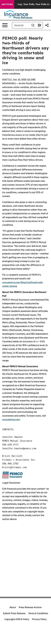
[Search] (33, 25)
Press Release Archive (30, 607)
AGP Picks (7, 4)
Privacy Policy (39, 619)
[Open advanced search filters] (39, 25)
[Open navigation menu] (5, 25)
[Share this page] (47, 25)
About (13, 607)
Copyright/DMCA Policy (16, 619)
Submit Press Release (14, 613)
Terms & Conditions (38, 613)
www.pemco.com (11, 419)
